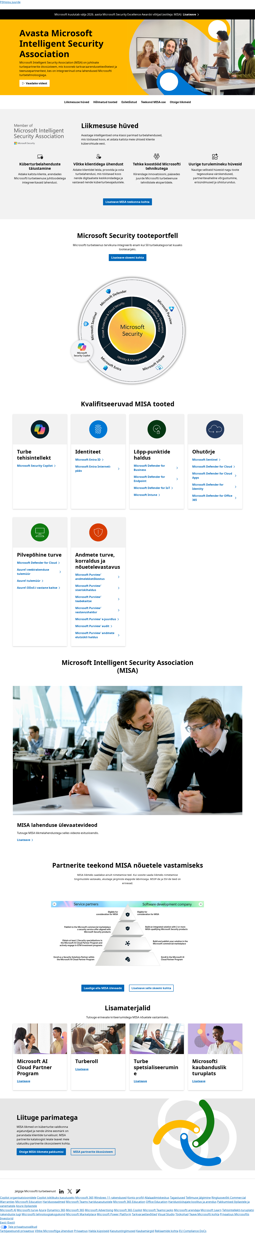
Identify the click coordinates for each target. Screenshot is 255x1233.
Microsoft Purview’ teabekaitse (88, 599)
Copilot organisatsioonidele (18, 1198)
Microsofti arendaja (187, 1210)
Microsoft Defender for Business (149, 468)
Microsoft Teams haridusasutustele (89, 1202)
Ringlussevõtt (220, 1198)
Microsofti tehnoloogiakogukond (43, 1214)
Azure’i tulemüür (28, 581)
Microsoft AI (8, 1210)
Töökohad (182, 1214)
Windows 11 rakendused (110, 1198)
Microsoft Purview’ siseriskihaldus (88, 588)
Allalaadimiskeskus (156, 1198)
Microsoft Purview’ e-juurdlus (95, 619)
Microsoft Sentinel (205, 460)
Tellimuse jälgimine (198, 1198)
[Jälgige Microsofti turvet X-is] (70, 1191)
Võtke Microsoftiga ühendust (54, 1231)
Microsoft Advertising (99, 1210)
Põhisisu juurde (10, 2)
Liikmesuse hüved (76, 102)
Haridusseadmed (54, 1202)
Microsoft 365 (84, 1198)
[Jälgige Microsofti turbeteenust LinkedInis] (61, 1191)
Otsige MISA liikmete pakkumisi (41, 1152)
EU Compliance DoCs (192, 1231)
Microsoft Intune (145, 495)
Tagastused (177, 1198)
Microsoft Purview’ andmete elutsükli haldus (94, 635)
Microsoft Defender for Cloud (212, 466)
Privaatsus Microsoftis (234, 1214)
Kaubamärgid (145, 1231)
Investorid (6, 1218)
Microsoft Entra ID (88, 460)
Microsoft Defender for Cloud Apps (212, 476)
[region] (127, 767)
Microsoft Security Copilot (35, 466)
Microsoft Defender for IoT (152, 488)
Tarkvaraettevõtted (144, 1214)
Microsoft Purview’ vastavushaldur (88, 610)
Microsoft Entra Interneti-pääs (93, 469)
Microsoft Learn (211, 1210)
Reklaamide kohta (166, 1231)
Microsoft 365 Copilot (128, 1210)
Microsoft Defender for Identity (207, 487)
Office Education (157, 1202)
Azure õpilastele (26, 1206)
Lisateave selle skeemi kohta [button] (151, 988)
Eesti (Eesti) (7, 1222)
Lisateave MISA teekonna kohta (127, 202)
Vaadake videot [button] (36, 83)
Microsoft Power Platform (114, 1214)
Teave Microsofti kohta (204, 1214)
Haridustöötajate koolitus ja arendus (192, 1202)
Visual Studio (166, 1214)
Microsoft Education (28, 1202)
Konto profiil (135, 1198)
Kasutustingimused (122, 1231)
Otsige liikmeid (180, 102)
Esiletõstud (129, 102)
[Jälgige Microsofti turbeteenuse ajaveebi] (78, 1191)
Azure (42, 1210)
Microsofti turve (27, 1210)
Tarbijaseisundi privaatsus (17, 1231)
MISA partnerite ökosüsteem (93, 1152)
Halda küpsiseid (98, 1231)
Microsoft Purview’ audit (92, 626)
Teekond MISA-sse (153, 102)
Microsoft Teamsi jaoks (158, 1210)
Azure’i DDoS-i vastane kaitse (37, 588)
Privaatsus (81, 1231)
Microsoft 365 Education (129, 1202)
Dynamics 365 (56, 1210)
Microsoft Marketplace (81, 1214)
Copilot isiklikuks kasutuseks (56, 1198)
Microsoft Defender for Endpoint (149, 479)
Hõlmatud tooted (105, 102)
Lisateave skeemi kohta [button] (127, 257)
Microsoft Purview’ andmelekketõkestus (90, 577)
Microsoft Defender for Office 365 (212, 498)
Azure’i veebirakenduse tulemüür (33, 572)
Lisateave (189, 14)
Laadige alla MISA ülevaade (103, 988)
